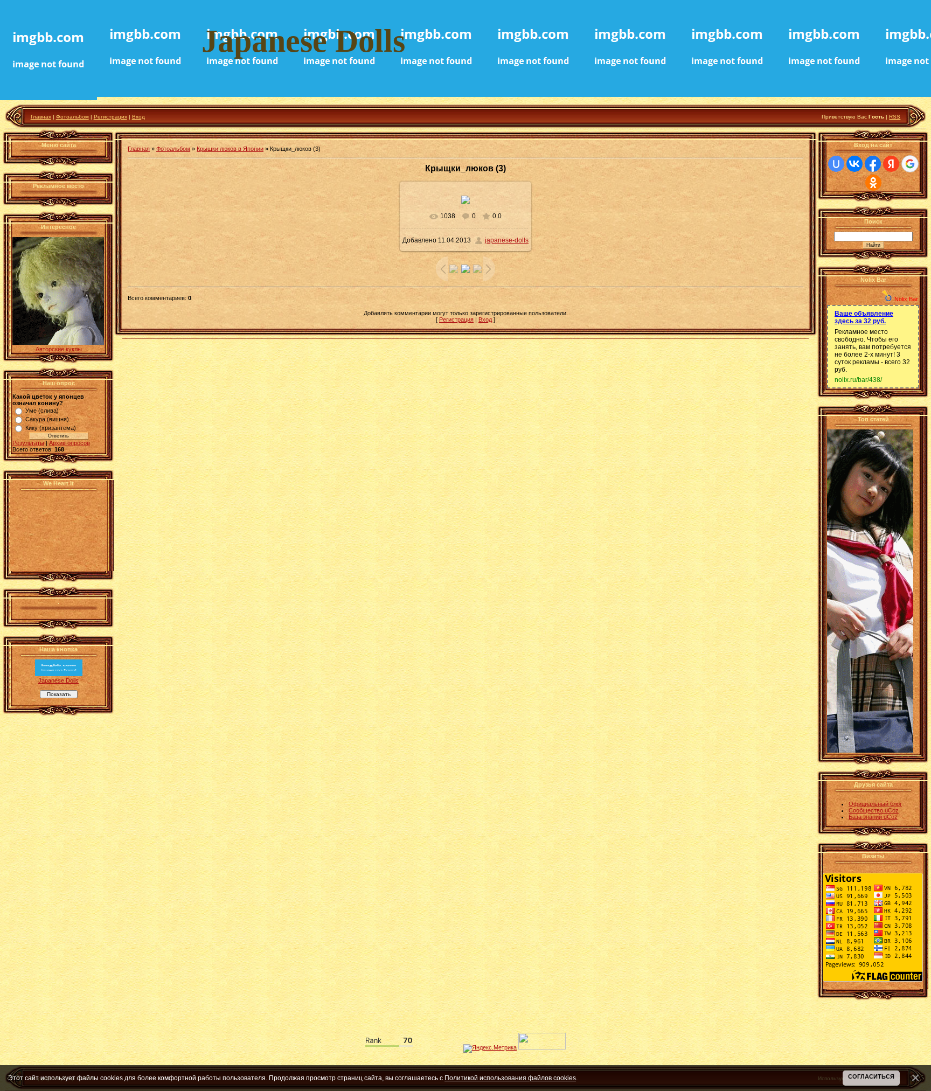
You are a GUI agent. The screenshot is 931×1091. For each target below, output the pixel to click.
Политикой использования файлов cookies (510, 1077)
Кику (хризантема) (50, 428)
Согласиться (871, 1076)
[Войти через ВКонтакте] (854, 164)
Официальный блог (875, 804)
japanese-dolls (507, 240)
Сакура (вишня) (47, 419)
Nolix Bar (906, 299)
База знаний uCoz (873, 817)
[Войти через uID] (836, 164)
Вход (138, 117)
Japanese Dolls (58, 680)
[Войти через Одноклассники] (873, 183)
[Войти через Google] (910, 163)
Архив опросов (69, 443)
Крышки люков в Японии (230, 148)
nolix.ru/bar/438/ (858, 380)
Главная (41, 117)
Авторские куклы (59, 349)
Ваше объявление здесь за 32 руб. (864, 317)
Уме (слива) (42, 410)
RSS (894, 117)
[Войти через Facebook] (873, 164)
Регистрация (110, 117)
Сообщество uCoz (874, 810)
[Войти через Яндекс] (891, 164)
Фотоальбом (72, 117)
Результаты (28, 443)
